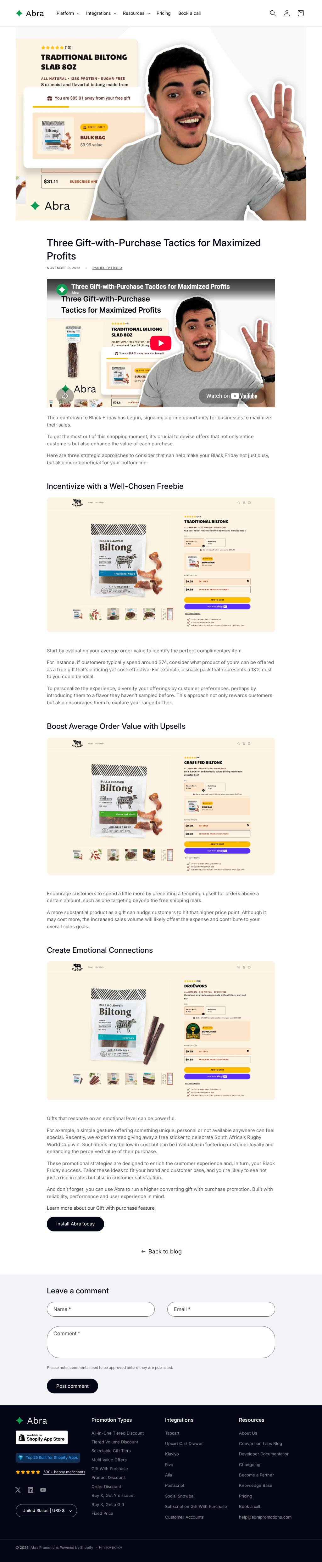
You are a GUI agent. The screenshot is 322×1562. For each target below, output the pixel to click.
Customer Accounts (184, 1517)
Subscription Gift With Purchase (196, 1506)
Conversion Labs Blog (260, 1443)
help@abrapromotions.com (265, 1517)
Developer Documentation (264, 1453)
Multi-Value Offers (109, 1459)
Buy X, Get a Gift (108, 1504)
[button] (67, 13)
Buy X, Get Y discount (113, 1495)
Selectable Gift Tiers (111, 1450)
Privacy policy (110, 1547)
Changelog (249, 1464)
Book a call (249, 1506)
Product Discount (108, 1477)
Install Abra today (75, 1224)
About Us (248, 1433)
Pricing (245, 1495)
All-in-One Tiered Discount (118, 1433)
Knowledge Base (255, 1485)
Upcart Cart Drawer (184, 1443)
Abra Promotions (45, 1547)
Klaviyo (172, 1453)
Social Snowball (180, 1495)
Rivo (169, 1464)
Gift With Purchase (110, 1468)
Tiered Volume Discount (115, 1441)
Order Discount (106, 1486)
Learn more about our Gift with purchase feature (101, 1208)
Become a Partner (256, 1474)
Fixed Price (102, 1513)
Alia (168, 1474)
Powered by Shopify (76, 1547)
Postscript (174, 1485)
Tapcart (172, 1433)
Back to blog (165, 1251)
